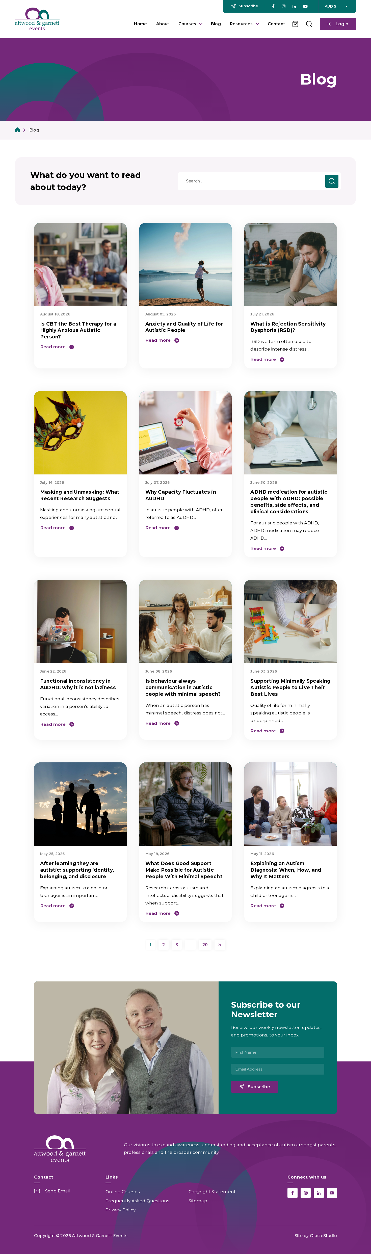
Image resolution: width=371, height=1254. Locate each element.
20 (205, 944)
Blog (216, 23)
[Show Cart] (296, 24)
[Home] (17, 130)
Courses (187, 23)
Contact (276, 23)
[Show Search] (309, 24)
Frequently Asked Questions (137, 1200)
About (162, 23)
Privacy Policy (120, 1209)
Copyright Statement (212, 1191)
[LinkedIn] (294, 6)
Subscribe (259, 1086)
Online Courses (122, 1191)
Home (140, 23)
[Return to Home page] (70, 19)
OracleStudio (323, 1235)
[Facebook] (273, 6)
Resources (241, 23)
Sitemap (198, 1200)
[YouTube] (305, 6)
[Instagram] (283, 6)
